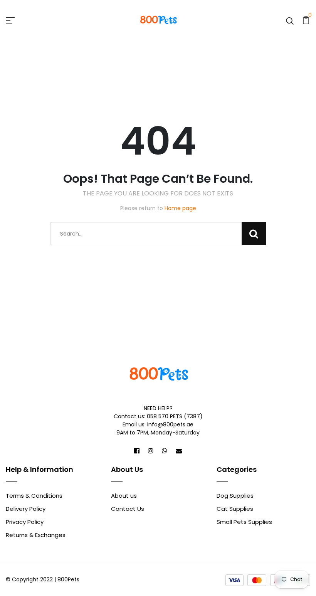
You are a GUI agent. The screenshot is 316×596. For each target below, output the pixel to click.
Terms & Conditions (34, 496)
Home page (180, 208)
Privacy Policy (25, 522)
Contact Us (127, 509)
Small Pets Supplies (244, 522)
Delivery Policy (25, 509)
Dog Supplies (235, 496)
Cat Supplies (235, 509)
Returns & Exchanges (36, 535)
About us (124, 496)
